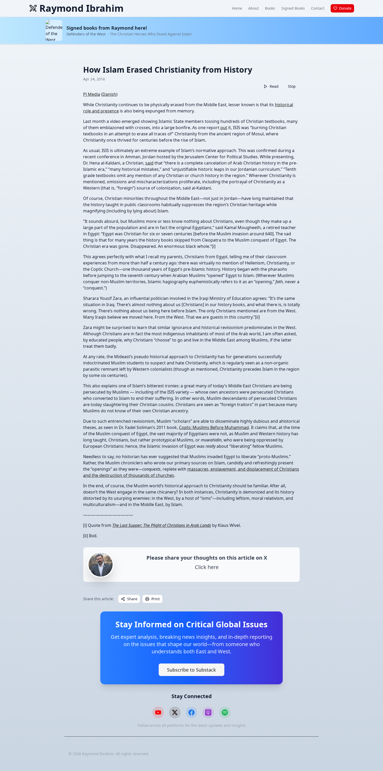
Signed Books (293, 8)
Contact (317, 8)
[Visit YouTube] (158, 712)
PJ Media (91, 94)
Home (237, 8)
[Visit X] (175, 712)
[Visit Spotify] (225, 712)
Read (274, 86)
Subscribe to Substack (191, 670)
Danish (109, 94)
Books (270, 8)
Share (132, 598)
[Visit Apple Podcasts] (208, 712)
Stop (292, 86)
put (223, 127)
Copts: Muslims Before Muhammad (214, 427)
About (253, 8)
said (149, 163)
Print (155, 598)
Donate (345, 8)
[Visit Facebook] (191, 712)
